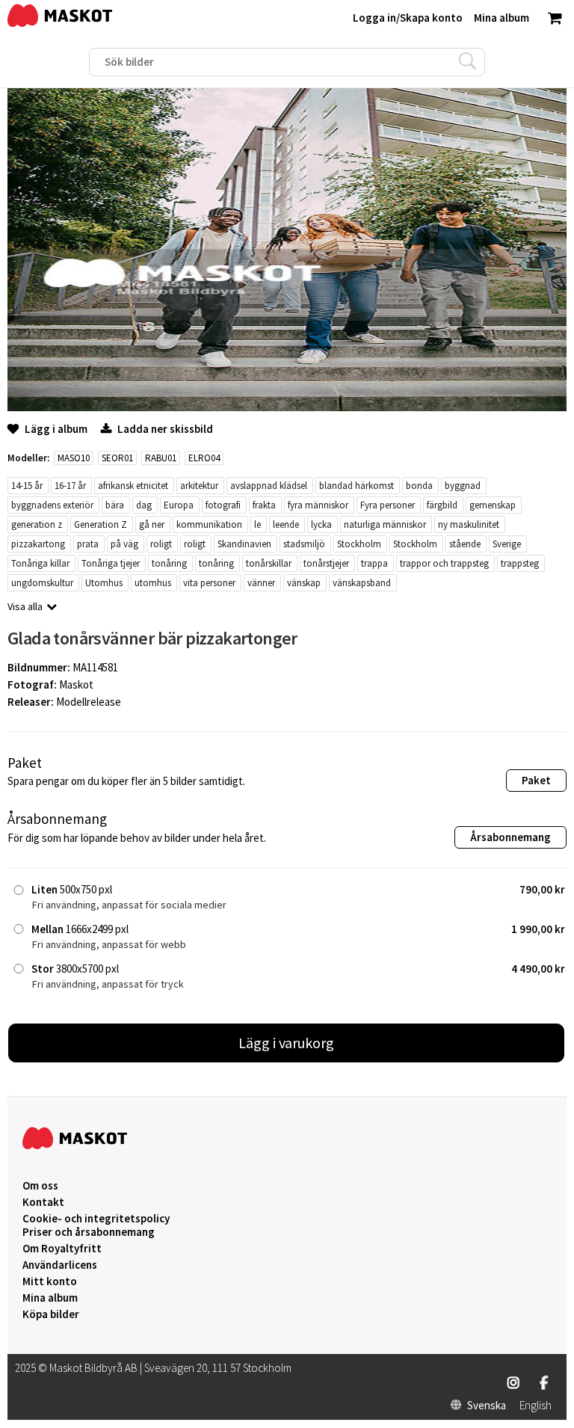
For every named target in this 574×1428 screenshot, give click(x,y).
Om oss (40, 1185)
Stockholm (359, 544)
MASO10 (74, 458)
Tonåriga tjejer (110, 563)
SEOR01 (117, 458)
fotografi (223, 505)
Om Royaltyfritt (62, 1248)
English (535, 1405)
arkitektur (199, 485)
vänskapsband (362, 582)
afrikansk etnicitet (133, 485)
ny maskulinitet (468, 524)
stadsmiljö (304, 544)
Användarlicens (59, 1265)
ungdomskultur (42, 582)
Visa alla (25, 606)
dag (144, 505)
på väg (124, 544)
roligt (161, 544)
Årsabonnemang (510, 837)
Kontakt (43, 1202)
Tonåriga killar (40, 563)
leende (286, 524)
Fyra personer (387, 505)
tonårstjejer (326, 563)
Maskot (76, 684)
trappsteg (520, 563)
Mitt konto (49, 1281)
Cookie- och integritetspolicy (96, 1218)
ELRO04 (204, 458)
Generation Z (100, 524)
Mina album (50, 1298)
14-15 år (27, 485)
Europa (179, 505)
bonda (419, 485)
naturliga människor (385, 524)
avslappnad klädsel (268, 485)
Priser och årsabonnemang (88, 1232)
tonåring (169, 563)
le (257, 524)
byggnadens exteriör (52, 505)
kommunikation (209, 524)
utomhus (153, 582)
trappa (374, 563)
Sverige (507, 544)
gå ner (151, 524)
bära (114, 505)
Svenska (486, 1405)
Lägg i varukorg (286, 1042)
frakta (264, 505)
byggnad (463, 485)
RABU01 (160, 458)
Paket (536, 780)
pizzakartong (38, 544)
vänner (261, 582)
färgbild (442, 505)
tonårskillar (268, 563)
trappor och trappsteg (444, 563)
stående (465, 544)
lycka (321, 524)
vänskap (304, 582)
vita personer (209, 582)
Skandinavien (244, 544)
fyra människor (318, 505)
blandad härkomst (356, 485)
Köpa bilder (50, 1314)
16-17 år (70, 485)
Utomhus (104, 582)
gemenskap (492, 505)
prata (88, 544)
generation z (36, 524)
